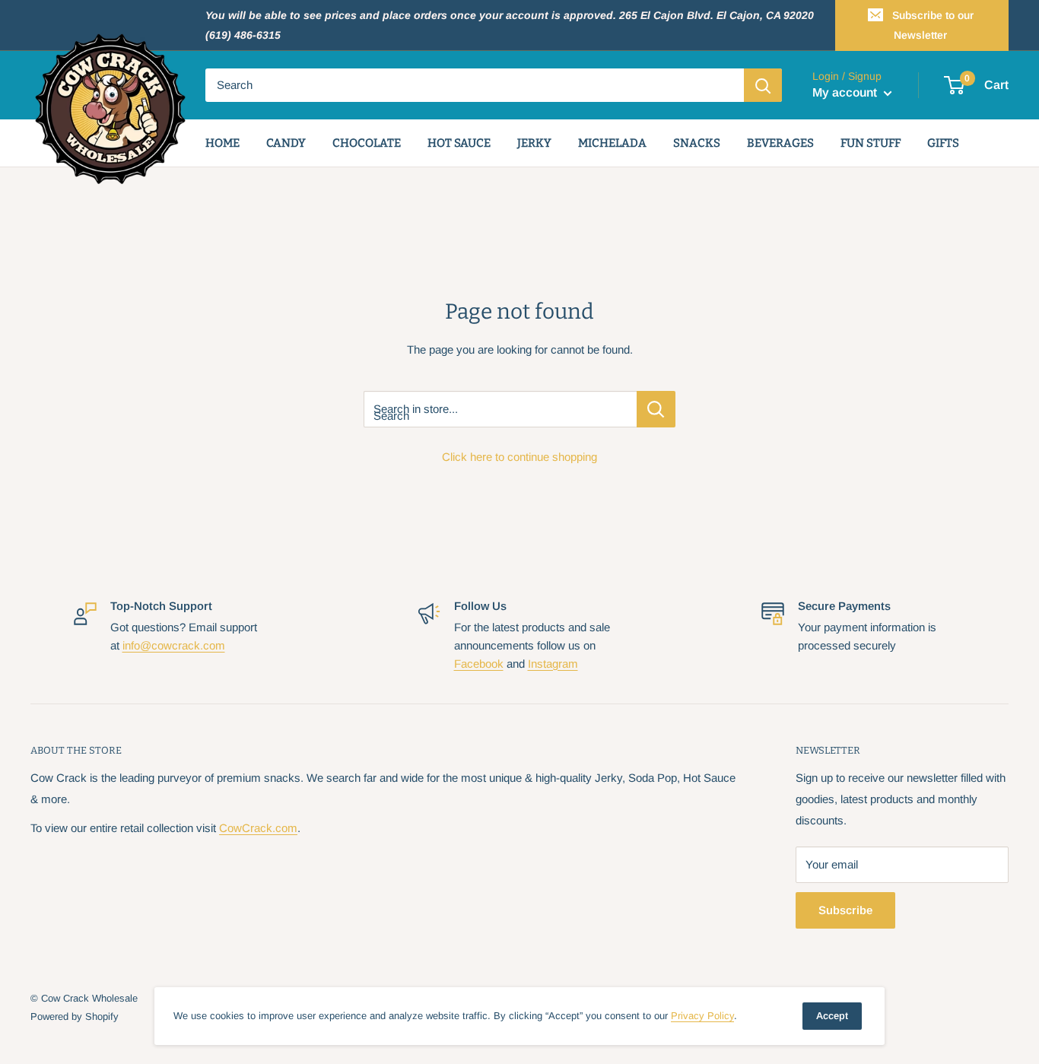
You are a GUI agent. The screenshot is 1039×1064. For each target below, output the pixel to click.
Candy (286, 143)
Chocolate (366, 143)
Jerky (534, 143)
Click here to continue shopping (519, 456)
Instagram (553, 663)
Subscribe (845, 910)
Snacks (696, 143)
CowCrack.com (258, 827)
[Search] (763, 85)
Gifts (943, 143)
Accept (832, 1015)
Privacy (702, 1015)
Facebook (479, 663)
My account (846, 93)
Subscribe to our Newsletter (933, 25)
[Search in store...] (656, 409)
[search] (474, 85)
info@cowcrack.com (173, 645)
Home (222, 143)
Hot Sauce (459, 143)
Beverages (780, 143)
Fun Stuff (870, 143)
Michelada (612, 143)
